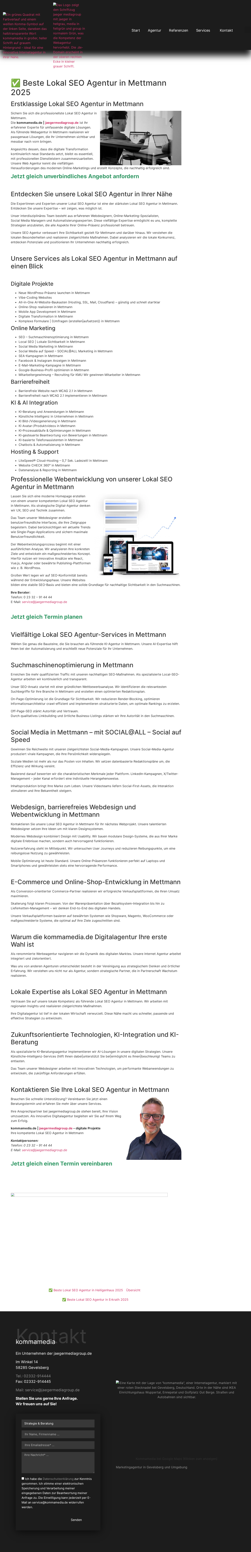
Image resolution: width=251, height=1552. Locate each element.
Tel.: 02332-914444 (33, 1376)
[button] (247, 30)
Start (136, 30)
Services (203, 30)
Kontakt (226, 30)
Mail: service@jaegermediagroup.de (48, 1390)
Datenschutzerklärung (58, 1479)
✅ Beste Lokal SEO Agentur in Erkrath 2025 (95, 1299)
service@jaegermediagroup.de (44, 602)
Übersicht (133, 1290)
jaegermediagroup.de (56, 1128)
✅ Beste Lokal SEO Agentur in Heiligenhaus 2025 (86, 1290)
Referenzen (178, 30)
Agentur (154, 30)
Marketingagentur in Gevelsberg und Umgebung (151, 1467)
